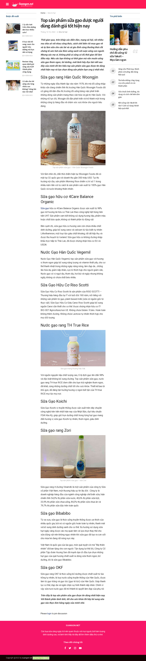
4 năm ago (28, 36)
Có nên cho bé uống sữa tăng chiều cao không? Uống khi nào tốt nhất (29, 86)
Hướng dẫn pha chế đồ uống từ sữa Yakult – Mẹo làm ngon (119, 54)
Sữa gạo (45, 208)
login (49, 613)
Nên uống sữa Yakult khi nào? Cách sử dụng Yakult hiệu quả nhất (128, 105)
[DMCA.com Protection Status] (41, 658)
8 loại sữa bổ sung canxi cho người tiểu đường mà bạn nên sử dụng (28, 46)
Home (43, 13)
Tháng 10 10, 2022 (48, 32)
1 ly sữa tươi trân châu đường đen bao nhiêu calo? (29, 28)
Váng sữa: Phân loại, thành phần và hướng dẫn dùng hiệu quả (128, 72)
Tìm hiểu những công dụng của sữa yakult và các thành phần (128, 83)
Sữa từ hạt (52, 13)
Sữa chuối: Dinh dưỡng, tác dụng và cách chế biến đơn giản (129, 94)
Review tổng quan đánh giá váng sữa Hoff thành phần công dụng (28, 66)
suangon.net (27, 658)
